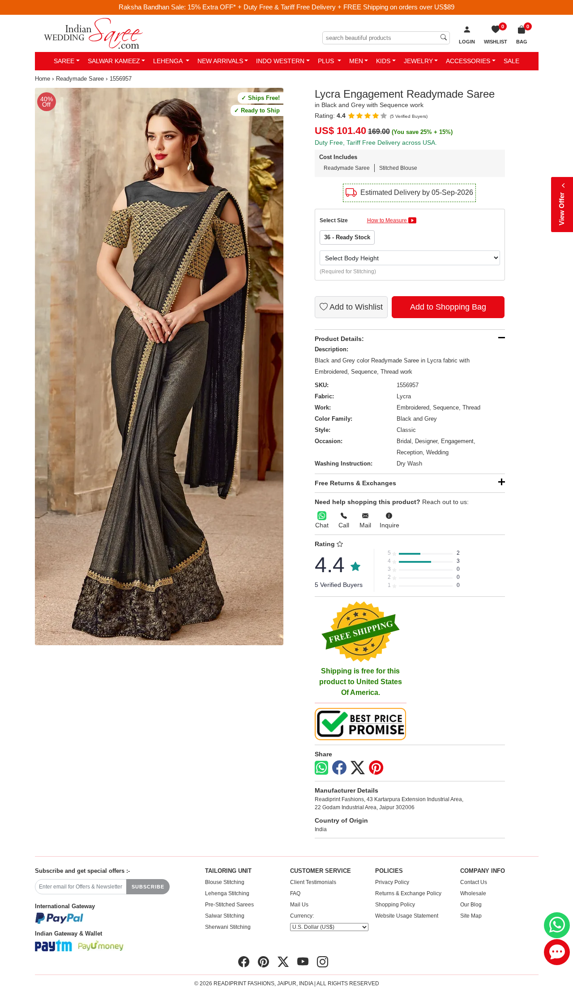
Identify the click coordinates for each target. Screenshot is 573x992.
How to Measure (387, 220)
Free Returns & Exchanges (355, 483)
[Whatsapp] (321, 768)
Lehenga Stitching (227, 893)
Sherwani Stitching (228, 927)
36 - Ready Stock (347, 237)
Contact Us (473, 882)
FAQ (295, 893)
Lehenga (168, 61)
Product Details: (339, 338)
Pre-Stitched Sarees (229, 904)
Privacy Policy (392, 882)
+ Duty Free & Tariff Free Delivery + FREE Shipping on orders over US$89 (346, 7)
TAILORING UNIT (228, 871)
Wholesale (473, 893)
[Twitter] (358, 768)
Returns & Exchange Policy (408, 893)
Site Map (471, 916)
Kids (383, 61)
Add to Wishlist (355, 306)
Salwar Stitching (224, 916)
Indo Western (280, 61)
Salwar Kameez (114, 61)
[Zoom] (159, 366)
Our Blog (471, 904)
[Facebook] (339, 768)
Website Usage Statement (406, 916)
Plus (327, 61)
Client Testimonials (313, 882)
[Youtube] (302, 962)
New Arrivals (220, 61)
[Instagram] (322, 962)
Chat (322, 525)
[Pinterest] (376, 768)
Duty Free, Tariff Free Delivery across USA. (376, 142)
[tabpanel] (159, 366)
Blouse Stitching (224, 882)
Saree (64, 61)
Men (356, 61)
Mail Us (299, 904)
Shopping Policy (395, 904)
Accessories (468, 61)
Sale (511, 61)
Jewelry (418, 61)
